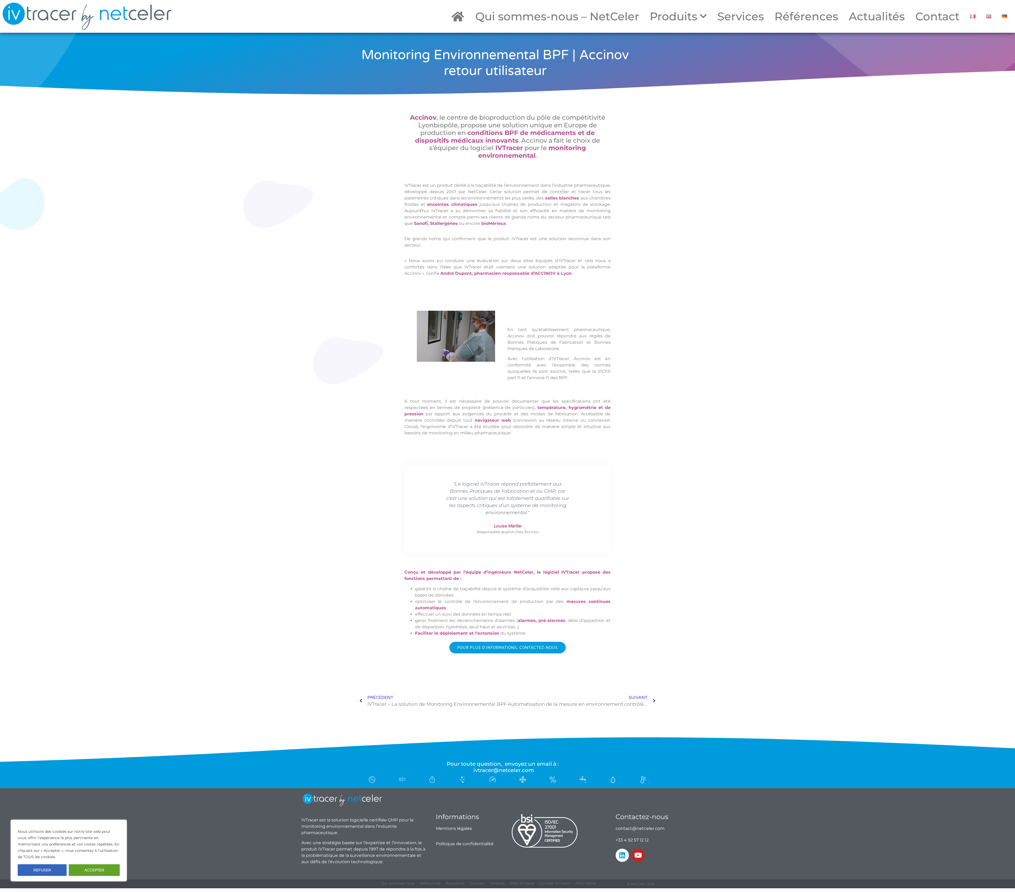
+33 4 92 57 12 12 (632, 840)
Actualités (877, 16)
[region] (69, 850)
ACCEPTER (94, 870)
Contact (937, 16)
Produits (673, 16)
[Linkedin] (622, 855)
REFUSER (42, 870)
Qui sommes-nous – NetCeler (557, 16)
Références (806, 16)
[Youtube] (638, 855)
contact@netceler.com (640, 828)
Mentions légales (454, 828)
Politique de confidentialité (464, 843)
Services (740, 16)
